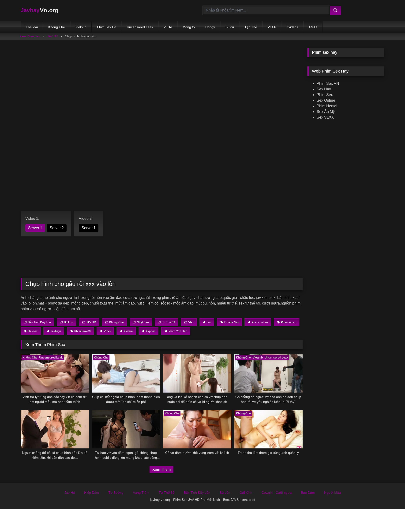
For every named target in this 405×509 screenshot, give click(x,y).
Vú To (168, 27)
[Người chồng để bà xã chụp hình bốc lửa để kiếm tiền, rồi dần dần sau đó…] (55, 429)
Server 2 (57, 228)
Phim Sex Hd (106, 27)
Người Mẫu (332, 492)
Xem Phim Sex (29, 36)
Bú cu (229, 27)
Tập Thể (250, 27)
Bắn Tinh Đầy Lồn (197, 492)
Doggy (210, 27)
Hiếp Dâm (91, 492)
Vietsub (80, 27)
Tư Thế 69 (166, 492)
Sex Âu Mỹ (326, 112)
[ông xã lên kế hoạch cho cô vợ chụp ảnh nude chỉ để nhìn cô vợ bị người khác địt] (197, 373)
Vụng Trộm (141, 492)
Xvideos (292, 27)
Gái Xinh (246, 492)
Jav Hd (69, 492)
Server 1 (35, 228)
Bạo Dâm (308, 492)
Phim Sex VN (328, 83)
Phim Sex (325, 95)
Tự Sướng (116, 492)
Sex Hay (324, 89)
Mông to (189, 27)
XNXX (313, 27)
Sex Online (326, 100)
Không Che (56, 27)
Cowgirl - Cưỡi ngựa (277, 492)
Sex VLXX (325, 117)
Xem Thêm (161, 469)
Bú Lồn (225, 492)
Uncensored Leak (140, 27)
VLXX (272, 27)
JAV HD (52, 36)
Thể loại (32, 27)
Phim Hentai (327, 106)
